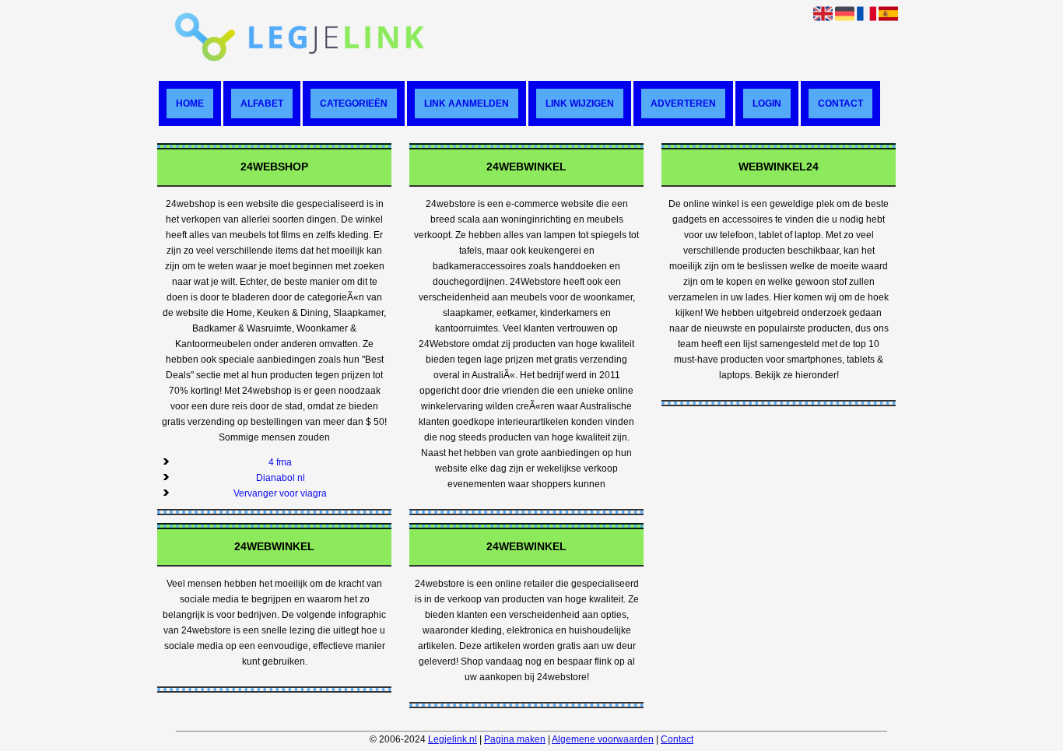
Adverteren (683, 103)
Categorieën (354, 103)
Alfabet (261, 103)
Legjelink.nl (452, 739)
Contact (840, 103)
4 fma (280, 462)
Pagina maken (515, 739)
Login (767, 103)
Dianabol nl (280, 477)
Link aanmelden (466, 103)
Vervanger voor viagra (280, 493)
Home (190, 103)
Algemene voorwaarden (603, 739)
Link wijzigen (580, 103)
